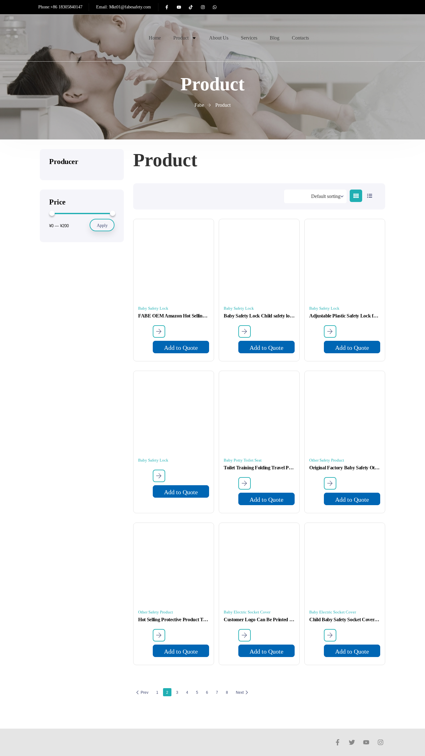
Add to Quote (181, 347)
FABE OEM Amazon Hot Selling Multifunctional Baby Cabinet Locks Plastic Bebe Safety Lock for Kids (173, 315)
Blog (274, 37)
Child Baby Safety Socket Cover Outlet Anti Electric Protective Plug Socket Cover (344, 619)
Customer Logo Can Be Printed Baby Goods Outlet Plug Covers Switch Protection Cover (259, 619)
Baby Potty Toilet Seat (243, 460)
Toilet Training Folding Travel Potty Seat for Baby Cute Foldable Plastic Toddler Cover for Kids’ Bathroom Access (259, 467)
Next (240, 692)
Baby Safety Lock (153, 308)
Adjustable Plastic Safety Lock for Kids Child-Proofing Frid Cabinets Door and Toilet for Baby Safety (344, 315)
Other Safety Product (326, 460)
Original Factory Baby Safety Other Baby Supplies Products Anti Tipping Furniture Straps (344, 467)
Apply (102, 225)
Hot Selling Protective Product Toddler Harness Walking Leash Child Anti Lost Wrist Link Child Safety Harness (173, 619)
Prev (144, 692)
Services (249, 37)
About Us (218, 37)
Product (181, 37)
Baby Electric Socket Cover (247, 612)
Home (155, 37)
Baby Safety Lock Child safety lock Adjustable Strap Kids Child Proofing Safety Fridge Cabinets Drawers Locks (259, 315)
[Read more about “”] (159, 476)
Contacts (300, 37)
